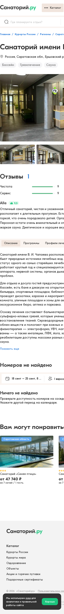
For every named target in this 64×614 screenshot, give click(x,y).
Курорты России (25, 34)
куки (28, 598)
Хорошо (50, 601)
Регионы (45, 34)
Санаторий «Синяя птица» (18, 474)
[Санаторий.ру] (21, 7)
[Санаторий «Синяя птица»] (26, 452)
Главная (5, 34)
